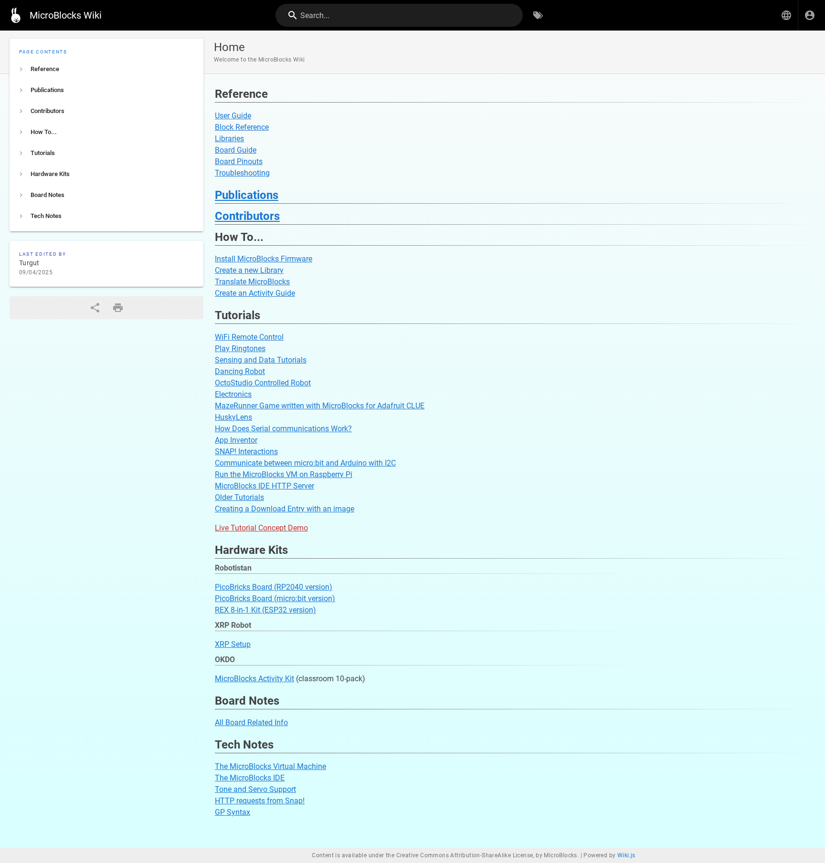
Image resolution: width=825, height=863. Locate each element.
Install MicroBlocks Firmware (263, 258)
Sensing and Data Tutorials (261, 359)
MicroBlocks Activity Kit (254, 678)
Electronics (233, 394)
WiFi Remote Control (249, 337)
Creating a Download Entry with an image (284, 508)
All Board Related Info (251, 722)
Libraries (229, 138)
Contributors (247, 216)
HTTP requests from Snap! (260, 800)
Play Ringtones (240, 348)
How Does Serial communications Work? (283, 428)
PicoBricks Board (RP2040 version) (273, 587)
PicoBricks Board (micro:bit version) (275, 598)
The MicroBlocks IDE (250, 777)
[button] (786, 15)
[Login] (809, 15)
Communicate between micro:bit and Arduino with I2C (305, 463)
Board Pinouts (239, 161)
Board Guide (235, 150)
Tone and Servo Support (255, 789)
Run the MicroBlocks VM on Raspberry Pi (283, 474)
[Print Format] (117, 307)
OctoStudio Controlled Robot (263, 382)
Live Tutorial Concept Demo (261, 527)
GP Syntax (232, 812)
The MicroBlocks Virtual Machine (270, 766)
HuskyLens (233, 417)
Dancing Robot (240, 371)
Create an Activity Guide (255, 293)
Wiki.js (626, 855)
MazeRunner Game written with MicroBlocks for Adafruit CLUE (319, 405)
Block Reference (242, 127)
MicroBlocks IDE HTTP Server (264, 485)
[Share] (95, 307)
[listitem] (106, 69)
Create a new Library (249, 270)
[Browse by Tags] (538, 15)
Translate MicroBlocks (252, 281)
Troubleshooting (242, 172)
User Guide (233, 115)
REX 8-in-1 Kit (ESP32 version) (265, 609)
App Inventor (236, 440)
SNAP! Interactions (246, 451)
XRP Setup (233, 644)
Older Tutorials (239, 497)
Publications (246, 195)
